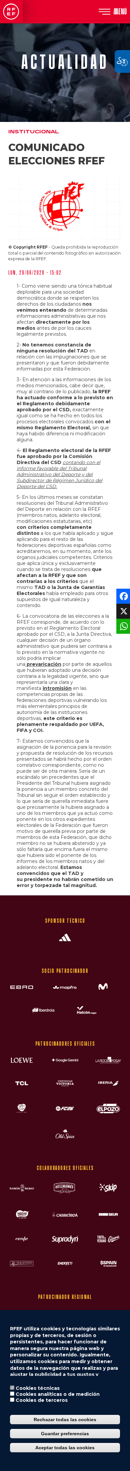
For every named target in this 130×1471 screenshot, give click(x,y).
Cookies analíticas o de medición (58, 1394)
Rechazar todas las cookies (65, 1419)
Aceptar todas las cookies (65, 1447)
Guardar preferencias (65, 1433)
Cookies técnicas (38, 1388)
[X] (122, 610)
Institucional (33, 132)
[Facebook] (122, 595)
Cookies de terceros (42, 1400)
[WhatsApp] (122, 625)
